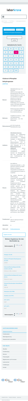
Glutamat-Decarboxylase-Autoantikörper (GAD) (13, 284)
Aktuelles (5, 349)
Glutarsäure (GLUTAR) (9, 291)
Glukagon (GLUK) (8, 254)
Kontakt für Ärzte (5, 397)
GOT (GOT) (7, 299)
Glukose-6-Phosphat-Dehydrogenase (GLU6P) (12, 259)
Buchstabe (20, 29)
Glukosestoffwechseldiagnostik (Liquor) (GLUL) (13, 276)
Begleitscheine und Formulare (10, 359)
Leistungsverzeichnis (21, 21)
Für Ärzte (11, 21)
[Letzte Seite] (14, 246)
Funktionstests (6, 334)
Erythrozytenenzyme (15, 229)
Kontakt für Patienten (12, 397)
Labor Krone (4, 21)
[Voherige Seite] (17, 245)
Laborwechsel (6, 362)
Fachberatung (6, 351)
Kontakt (4, 367)
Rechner (5, 354)
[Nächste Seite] (22, 245)
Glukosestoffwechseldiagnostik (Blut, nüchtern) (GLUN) (12, 267)
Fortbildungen (6, 364)
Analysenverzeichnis (9, 29)
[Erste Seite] (14, 245)
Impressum (19, 397)
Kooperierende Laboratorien (9, 339)
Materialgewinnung (7, 336)
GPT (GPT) (6, 306)
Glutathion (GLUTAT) (9, 295)
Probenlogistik (6, 356)
